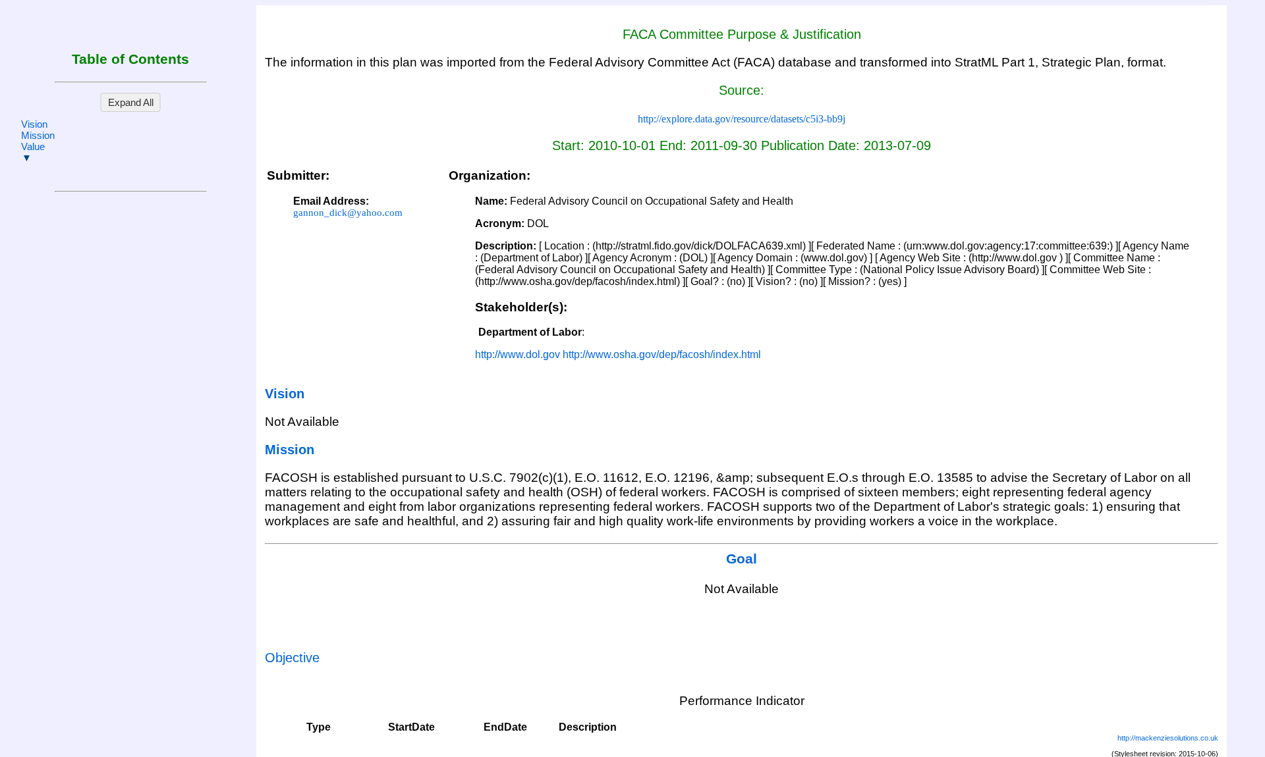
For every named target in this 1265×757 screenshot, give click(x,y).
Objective (292, 657)
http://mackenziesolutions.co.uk (1167, 738)
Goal (741, 559)
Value (33, 146)
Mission (38, 135)
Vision (34, 124)
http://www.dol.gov (517, 354)
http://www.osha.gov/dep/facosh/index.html (662, 354)
